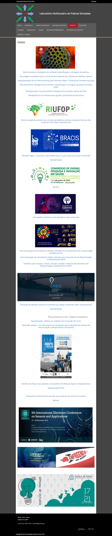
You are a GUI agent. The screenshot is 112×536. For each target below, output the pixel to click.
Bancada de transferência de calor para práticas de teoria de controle (56, 396)
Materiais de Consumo (75, 30)
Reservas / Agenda (23, 35)
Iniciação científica (59, 25)
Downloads (31, 30)
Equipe (41, 30)
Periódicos (29, 25)
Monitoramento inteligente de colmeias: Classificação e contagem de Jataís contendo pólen (56, 85)
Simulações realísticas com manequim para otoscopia (56, 217)
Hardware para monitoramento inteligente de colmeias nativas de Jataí (56, 91)
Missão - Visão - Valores (24, 517)
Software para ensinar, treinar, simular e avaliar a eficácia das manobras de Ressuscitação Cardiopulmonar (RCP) (56, 264)
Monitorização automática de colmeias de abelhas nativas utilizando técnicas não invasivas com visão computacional (56, 121)
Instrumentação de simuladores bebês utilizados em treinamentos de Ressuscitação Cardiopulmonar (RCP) (56, 258)
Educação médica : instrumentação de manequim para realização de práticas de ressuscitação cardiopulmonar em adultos (56, 326)
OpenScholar (81, 529)
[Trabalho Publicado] (56, 442)
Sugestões (82, 25)
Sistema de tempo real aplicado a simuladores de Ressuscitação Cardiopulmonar (56, 383)
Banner (56, 187)
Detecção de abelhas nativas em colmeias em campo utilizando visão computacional (56, 304)
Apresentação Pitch (56, 388)
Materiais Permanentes (55, 30)
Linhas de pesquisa (42, 25)
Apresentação (56, 160)
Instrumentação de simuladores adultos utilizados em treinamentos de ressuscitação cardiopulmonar (56, 251)
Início (19, 25)
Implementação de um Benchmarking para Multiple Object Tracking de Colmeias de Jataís (56, 80)
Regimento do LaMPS (23, 519)
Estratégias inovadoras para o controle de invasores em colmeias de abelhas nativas (56, 76)
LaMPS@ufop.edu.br (39, 523)
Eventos (73, 25)
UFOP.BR (93, 1)
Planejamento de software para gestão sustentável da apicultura (56, 95)
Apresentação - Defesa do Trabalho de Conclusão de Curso (56, 321)
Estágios (20, 30)
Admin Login (91, 529)
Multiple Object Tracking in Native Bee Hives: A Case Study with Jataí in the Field (56, 155)
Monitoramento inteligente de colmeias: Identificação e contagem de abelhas (56, 72)
